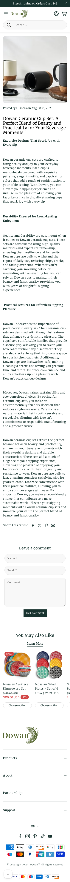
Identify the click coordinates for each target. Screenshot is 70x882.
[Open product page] (49, 664)
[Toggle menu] (6, 13)
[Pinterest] (35, 836)
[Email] (53, 525)
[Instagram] (27, 836)
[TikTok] (42, 836)
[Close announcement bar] (66, 3)
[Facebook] (20, 836)
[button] (35, 25)
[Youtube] (50, 836)
